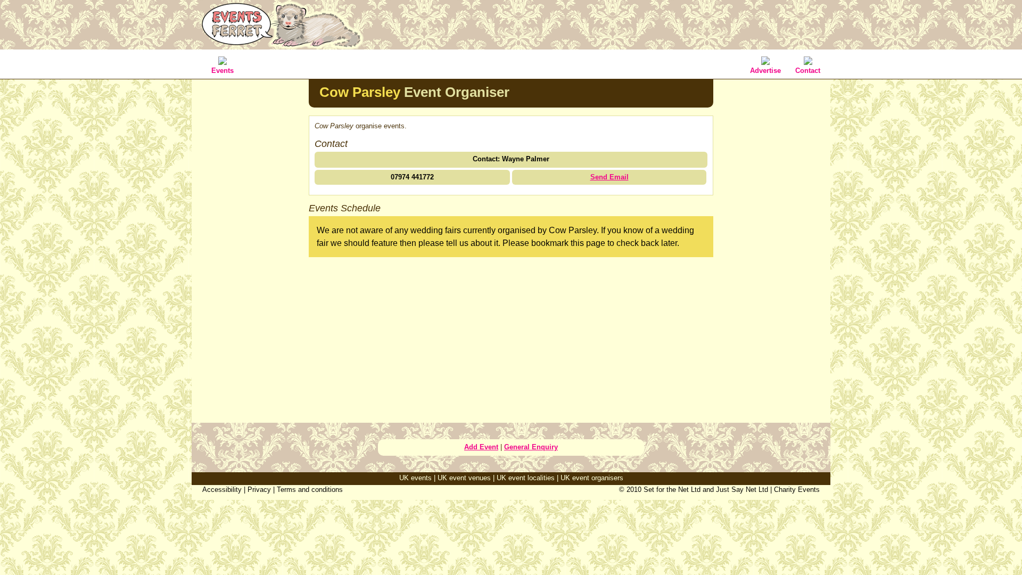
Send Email (609, 177)
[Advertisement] (250, 247)
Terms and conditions (310, 490)
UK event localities (526, 478)
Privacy (259, 490)
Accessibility (222, 490)
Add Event (481, 447)
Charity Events (797, 490)
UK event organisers (592, 478)
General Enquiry (531, 447)
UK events (415, 478)
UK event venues (464, 478)
